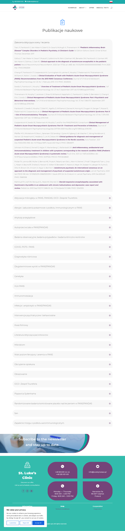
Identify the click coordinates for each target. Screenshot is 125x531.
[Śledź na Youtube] (31, 491)
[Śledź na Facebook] (23, 491)
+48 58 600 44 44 (62, 472)
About (82, 8)
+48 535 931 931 (62, 474)
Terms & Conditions (62, 509)
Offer (91, 8)
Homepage (72, 8)
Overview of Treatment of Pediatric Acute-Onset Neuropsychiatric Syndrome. (73, 87)
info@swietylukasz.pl (98, 472)
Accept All (38, 523)
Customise (12, 523)
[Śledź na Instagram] (27, 491)
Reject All (26, 523)
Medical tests (102, 8)
